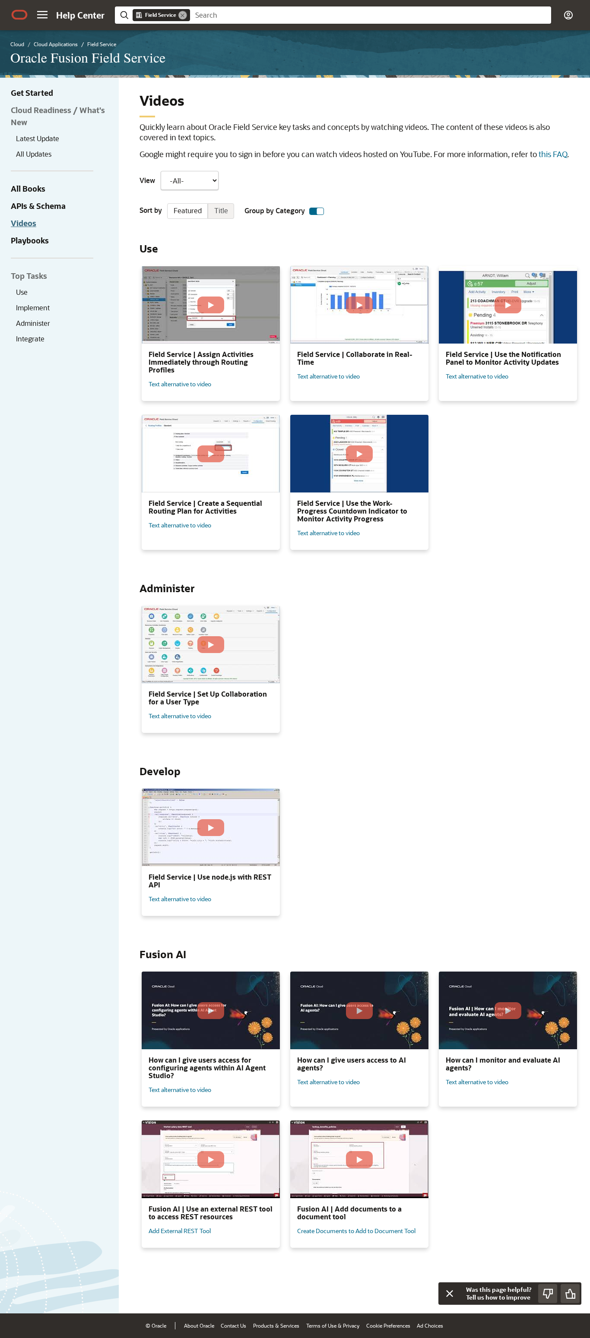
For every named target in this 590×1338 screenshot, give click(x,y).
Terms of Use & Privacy (332, 1325)
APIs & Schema (38, 206)
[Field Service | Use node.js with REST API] (211, 827)
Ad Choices (430, 1325)
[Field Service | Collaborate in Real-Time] (359, 305)
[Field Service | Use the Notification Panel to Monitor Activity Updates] (508, 305)
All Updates (33, 153)
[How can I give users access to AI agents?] (359, 1010)
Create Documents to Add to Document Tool (356, 1231)
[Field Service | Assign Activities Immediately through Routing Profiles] (211, 305)
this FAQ (553, 154)
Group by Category (274, 211)
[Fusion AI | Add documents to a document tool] (359, 1159)
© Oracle (156, 1325)
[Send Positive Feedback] (570, 1293)
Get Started (32, 93)
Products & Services (276, 1325)
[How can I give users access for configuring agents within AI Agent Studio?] (211, 1010)
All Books (28, 188)
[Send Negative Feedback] (547, 1293)
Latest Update (37, 138)
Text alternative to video (180, 384)
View (147, 180)
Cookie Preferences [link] (388, 1325)
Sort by (184, 210)
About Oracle (199, 1325)
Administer (33, 323)
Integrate (30, 338)
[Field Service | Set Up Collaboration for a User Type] (211, 644)
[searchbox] (370, 15)
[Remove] (182, 15)
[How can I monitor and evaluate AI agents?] (508, 1010)
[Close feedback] (449, 1293)
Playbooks (30, 240)
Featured (188, 210)
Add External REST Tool (180, 1231)
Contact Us (233, 1325)
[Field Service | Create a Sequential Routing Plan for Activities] (211, 453)
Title (221, 210)
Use (22, 292)
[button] (42, 14)
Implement (33, 307)
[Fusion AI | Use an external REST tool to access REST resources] (211, 1159)
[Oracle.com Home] (19, 15)
